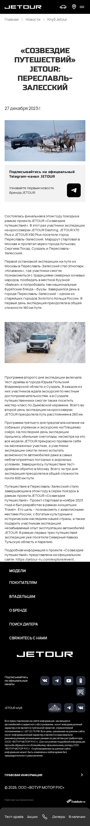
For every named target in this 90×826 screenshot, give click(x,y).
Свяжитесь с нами (28, 638)
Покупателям (23, 582)
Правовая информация (23, 775)
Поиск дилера (23, 624)
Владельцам (22, 596)
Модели (17, 571)
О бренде (18, 610)
